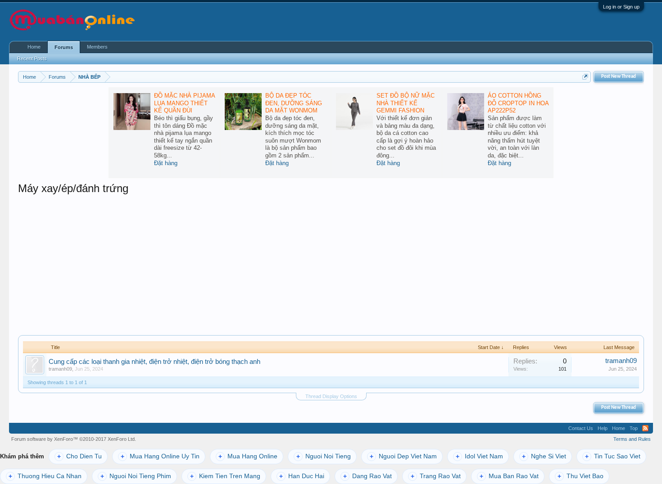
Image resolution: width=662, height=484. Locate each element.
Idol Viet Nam (479, 456)
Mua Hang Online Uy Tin (160, 456)
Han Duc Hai (301, 476)
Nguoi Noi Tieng (323, 456)
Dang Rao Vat (367, 476)
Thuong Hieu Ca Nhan (45, 476)
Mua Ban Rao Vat (509, 476)
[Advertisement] (331, 263)
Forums (63, 47)
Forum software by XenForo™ (73, 439)
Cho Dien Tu (79, 456)
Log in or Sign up (621, 6)
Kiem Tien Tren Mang (225, 476)
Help (603, 428)
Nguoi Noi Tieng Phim (135, 476)
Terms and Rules (632, 439)
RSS (645, 428)
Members (97, 46)
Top (634, 428)
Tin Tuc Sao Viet (612, 456)
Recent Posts (32, 58)
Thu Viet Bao (580, 476)
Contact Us (580, 428)
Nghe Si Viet (544, 456)
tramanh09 (60, 369)
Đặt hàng (165, 163)
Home (34, 46)
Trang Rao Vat (436, 476)
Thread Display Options (331, 396)
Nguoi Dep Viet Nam (403, 456)
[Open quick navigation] (585, 77)
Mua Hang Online (247, 456)
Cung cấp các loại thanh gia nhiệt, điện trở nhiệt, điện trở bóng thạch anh (154, 361)
